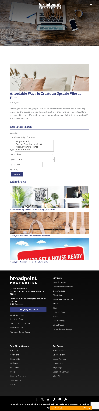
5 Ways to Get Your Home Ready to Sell (29, 262)
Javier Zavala (59, 355)
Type (12, 150)
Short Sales (58, 295)
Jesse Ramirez (59, 359)
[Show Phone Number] (89, 407)
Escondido (15, 359)
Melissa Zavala (59, 350)
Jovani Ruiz (58, 363)
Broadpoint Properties (38, 404)
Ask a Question (17, 315)
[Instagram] (48, 399)
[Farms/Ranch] (34, 149)
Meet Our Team (17, 319)
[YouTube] (59, 399)
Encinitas (14, 355)
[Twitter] (42, 399)
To (11, 170)
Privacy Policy (16, 328)
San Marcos (15, 380)
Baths (12, 160)
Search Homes (59, 282)
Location (14, 133)
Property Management (63, 287)
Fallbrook (14, 363)
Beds (12, 154)
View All (14, 385)
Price (12, 165)
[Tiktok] (54, 399)
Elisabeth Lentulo (61, 372)
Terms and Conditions (20, 323)
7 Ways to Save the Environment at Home (30, 236)
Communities (59, 291)
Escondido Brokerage (62, 329)
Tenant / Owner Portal (20, 332)
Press (55, 316)
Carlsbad (14, 350)
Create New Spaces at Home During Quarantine (32, 209)
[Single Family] (34, 141)
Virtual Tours (58, 325)
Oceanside (15, 367)
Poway (13, 372)
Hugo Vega (57, 367)
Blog (55, 308)
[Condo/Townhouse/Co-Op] (34, 144)
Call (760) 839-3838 (28, 310)
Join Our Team (59, 312)
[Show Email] (85, 407)
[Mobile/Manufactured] (34, 146)
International (59, 321)
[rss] (65, 399)
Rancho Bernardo (18, 376)
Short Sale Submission (63, 299)
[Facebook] (36, 399)
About (55, 303)
